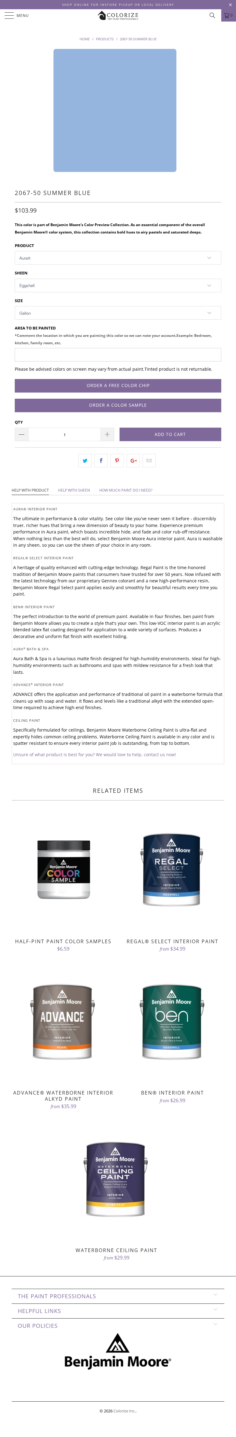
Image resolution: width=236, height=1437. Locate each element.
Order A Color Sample (118, 405)
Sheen (21, 273)
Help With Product (30, 490)
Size (19, 300)
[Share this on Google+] (133, 460)
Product (24, 245)
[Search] (214, 15)
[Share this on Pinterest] (117, 460)
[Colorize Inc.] (118, 15)
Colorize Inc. (124, 1411)
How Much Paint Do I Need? (125, 490)
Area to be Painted (113, 335)
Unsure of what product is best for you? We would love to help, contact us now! (94, 754)
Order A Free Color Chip (118, 385)
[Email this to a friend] (149, 460)
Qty (19, 422)
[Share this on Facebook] (101, 460)
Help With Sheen (74, 490)
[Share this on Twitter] (85, 460)
